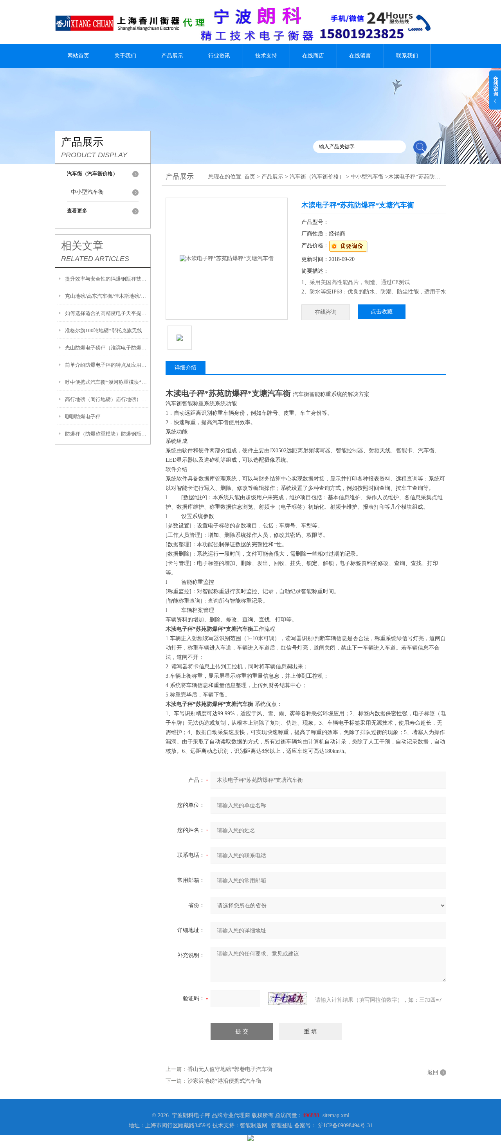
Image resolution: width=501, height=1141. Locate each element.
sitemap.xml (336, 1115)
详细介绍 (185, 368)
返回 (432, 1072)
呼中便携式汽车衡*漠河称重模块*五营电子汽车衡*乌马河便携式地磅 (106, 382)
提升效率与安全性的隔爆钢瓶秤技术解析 (106, 279)
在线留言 (360, 56)
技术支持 (266, 56)
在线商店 (313, 56)
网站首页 (78, 56)
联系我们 (407, 56)
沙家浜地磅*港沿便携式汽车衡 (224, 1081)
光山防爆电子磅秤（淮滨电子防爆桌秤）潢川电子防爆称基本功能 (106, 348)
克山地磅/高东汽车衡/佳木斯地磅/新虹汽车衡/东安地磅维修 (106, 296)
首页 (249, 177)
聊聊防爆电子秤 (83, 416)
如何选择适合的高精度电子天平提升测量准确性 (106, 313)
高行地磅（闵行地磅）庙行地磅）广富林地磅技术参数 (106, 399)
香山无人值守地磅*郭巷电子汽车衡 (229, 1069)
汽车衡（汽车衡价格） (317, 177)
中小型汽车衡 (87, 192)
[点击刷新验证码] (287, 998)
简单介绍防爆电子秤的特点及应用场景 (106, 365)
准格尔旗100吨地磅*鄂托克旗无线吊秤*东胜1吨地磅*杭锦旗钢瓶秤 (106, 330)
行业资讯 (219, 56)
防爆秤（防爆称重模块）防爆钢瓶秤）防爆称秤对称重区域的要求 (106, 434)
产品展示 (172, 56)
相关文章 (82, 246)
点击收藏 (382, 312)
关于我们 (125, 56)
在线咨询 (326, 312)
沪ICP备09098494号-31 (345, 1125)
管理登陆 (282, 1125)
